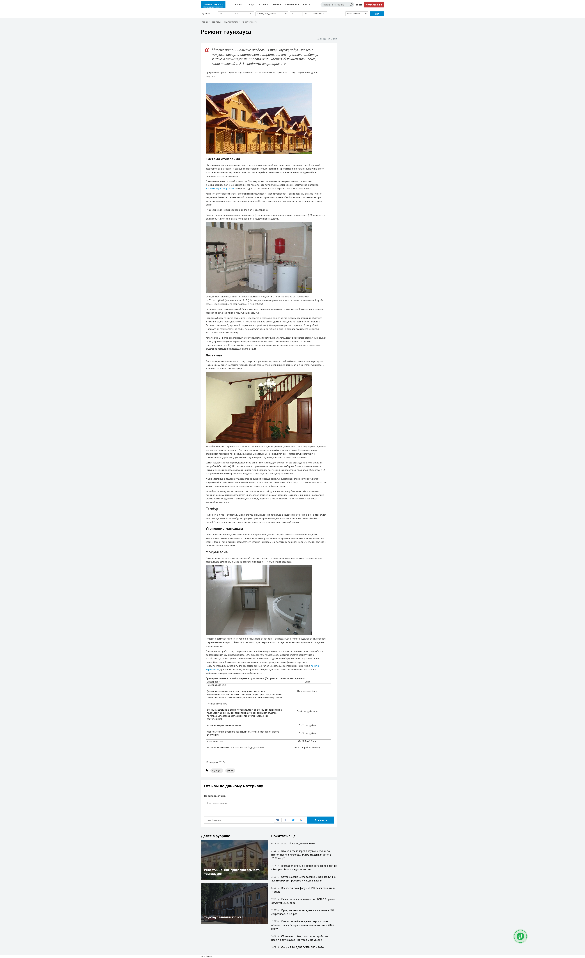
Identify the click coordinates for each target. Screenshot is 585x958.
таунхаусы (216, 770)
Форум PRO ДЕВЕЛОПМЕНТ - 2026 (302, 947)
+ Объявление (374, 4)
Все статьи (216, 22)
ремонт (230, 770)
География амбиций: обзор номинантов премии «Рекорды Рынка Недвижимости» (304, 867)
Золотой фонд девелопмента (298, 843)
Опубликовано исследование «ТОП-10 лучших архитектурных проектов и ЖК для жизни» (303, 878)
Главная (204, 22)
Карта (306, 4)
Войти (359, 4)
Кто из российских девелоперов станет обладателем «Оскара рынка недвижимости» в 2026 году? (302, 925)
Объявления (292, 4)
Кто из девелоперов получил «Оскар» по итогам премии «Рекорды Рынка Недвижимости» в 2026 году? (301, 854)
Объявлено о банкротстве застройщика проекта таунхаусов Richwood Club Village (299, 938)
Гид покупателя (231, 22)
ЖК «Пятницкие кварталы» (220, 188)
